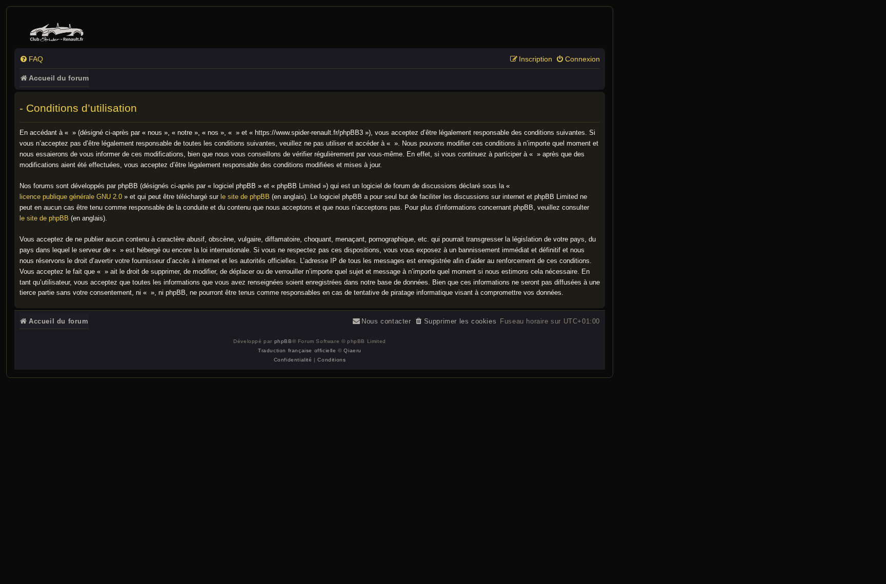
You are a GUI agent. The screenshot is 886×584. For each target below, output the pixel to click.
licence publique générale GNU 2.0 (70, 196)
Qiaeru (352, 350)
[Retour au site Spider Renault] (58, 29)
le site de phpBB (245, 196)
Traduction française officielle (297, 350)
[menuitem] (31, 59)
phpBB (283, 341)
